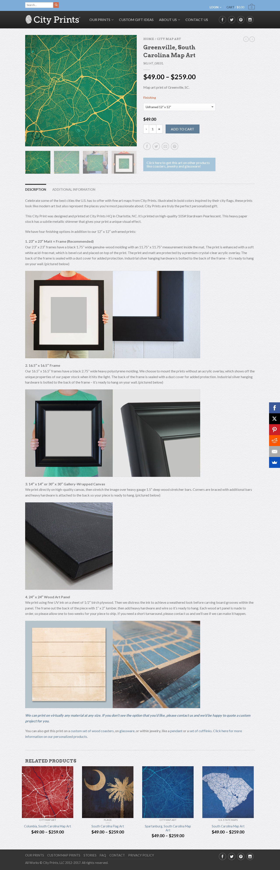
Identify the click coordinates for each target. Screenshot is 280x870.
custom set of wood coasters (92, 731)
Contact (117, 855)
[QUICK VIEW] (47, 792)
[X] (274, 418)
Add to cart (182, 129)
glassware (127, 731)
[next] (130, 90)
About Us (168, 19)
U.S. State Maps (228, 819)
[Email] (274, 451)
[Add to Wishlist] (125, 46)
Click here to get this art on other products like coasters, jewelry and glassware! (178, 164)
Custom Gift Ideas (136, 19)
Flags (108, 819)
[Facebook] (274, 407)
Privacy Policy (141, 855)
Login (214, 7)
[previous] (31, 90)
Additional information (73, 189)
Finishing (149, 97)
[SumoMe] (274, 462)
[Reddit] (274, 440)
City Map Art (169, 39)
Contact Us (197, 19)
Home (148, 39)
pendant (176, 731)
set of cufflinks (200, 731)
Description (35, 189)
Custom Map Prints (63, 855)
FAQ (103, 855)
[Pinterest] (274, 429)
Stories (90, 855)
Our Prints (34, 855)
